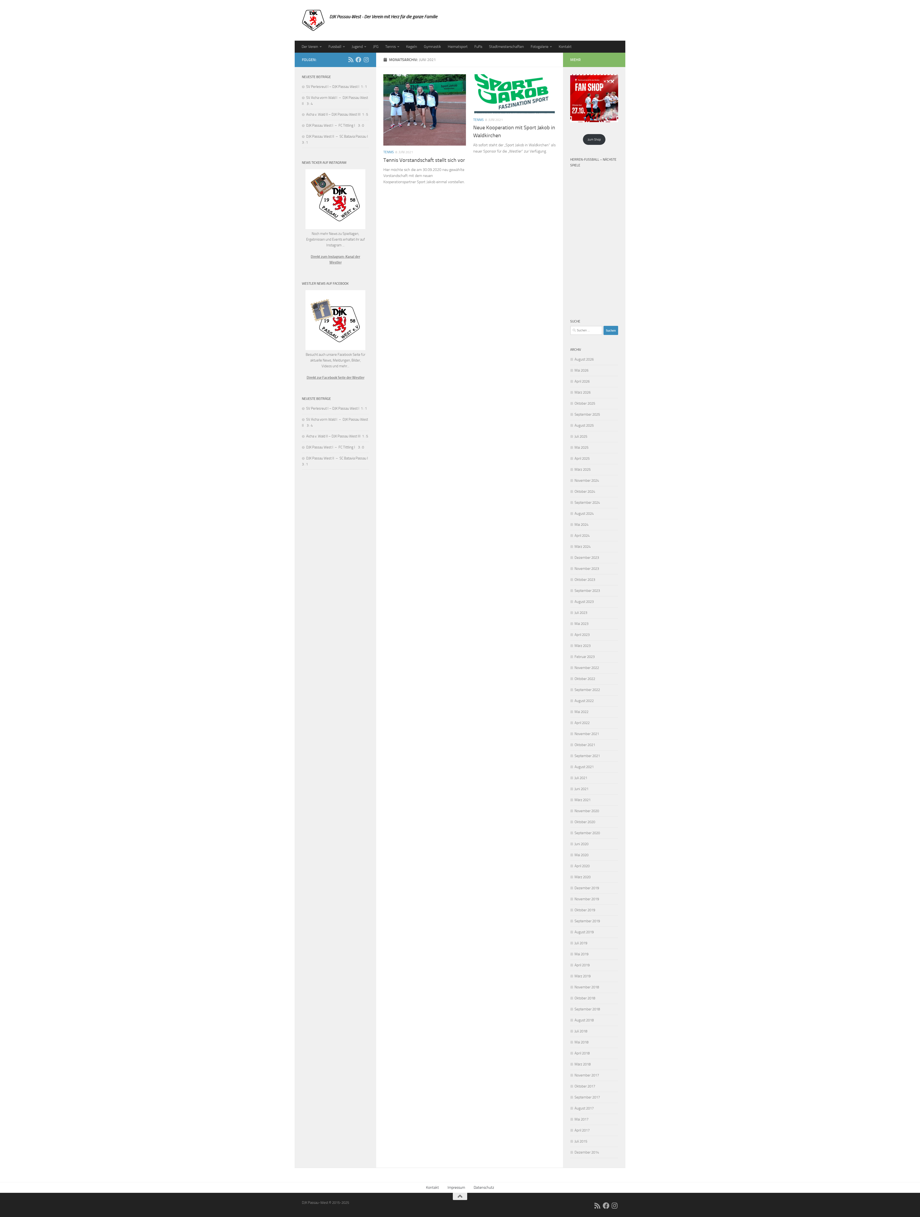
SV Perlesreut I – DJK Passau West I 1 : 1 (336, 87)
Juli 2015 (581, 1141)
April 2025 (582, 458)
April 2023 (582, 635)
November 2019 (587, 899)
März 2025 (583, 469)
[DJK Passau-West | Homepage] (313, 20)
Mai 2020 (581, 855)
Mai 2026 (581, 370)
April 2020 (582, 866)
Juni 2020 (581, 844)
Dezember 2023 (587, 557)
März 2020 (583, 877)
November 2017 (587, 1075)
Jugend (357, 46)
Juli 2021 (581, 778)
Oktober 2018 (585, 998)
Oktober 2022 (585, 679)
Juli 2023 (581, 613)
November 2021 (587, 734)
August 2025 (584, 425)
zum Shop (594, 139)
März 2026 (583, 392)
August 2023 (584, 602)
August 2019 (584, 932)
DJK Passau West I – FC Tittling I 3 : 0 (335, 125)
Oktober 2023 (585, 579)
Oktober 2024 (585, 491)
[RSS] (351, 59)
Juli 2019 (581, 943)
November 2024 (587, 480)
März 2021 (583, 800)
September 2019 (587, 921)
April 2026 (582, 381)
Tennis (390, 46)
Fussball (334, 46)
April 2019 (582, 965)
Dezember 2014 (587, 1152)
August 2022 (584, 701)
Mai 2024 (581, 524)
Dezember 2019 (587, 888)
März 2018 (583, 1064)
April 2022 (582, 723)
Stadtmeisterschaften (506, 46)
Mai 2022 (581, 712)
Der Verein (310, 46)
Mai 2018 (581, 1042)
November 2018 (587, 987)
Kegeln (411, 46)
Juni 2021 (581, 789)
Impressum (456, 1187)
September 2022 (587, 690)
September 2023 (587, 591)
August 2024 (584, 513)
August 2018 (584, 1020)
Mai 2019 (581, 954)
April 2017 (582, 1130)
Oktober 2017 (585, 1086)
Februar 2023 (585, 657)
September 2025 (587, 414)
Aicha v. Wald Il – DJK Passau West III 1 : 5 (337, 114)
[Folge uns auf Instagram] (366, 59)
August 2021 (584, 767)
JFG (376, 46)
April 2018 (582, 1053)
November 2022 (587, 668)
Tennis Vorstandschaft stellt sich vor (424, 160)
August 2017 (584, 1108)
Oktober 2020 (585, 822)
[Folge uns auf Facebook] (358, 59)
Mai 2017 (581, 1119)
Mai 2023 (581, 624)
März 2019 (583, 976)
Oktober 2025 (585, 403)
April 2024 (582, 535)
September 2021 (587, 756)
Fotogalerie (539, 46)
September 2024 (587, 502)
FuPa (478, 46)
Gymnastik (432, 46)
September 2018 (587, 1009)
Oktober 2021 (585, 745)
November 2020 (587, 811)
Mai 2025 (581, 447)
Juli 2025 (581, 436)
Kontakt (565, 46)
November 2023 (587, 568)
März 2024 (583, 546)
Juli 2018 (581, 1031)
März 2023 (583, 646)
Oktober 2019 (585, 910)
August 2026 (584, 359)
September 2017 (587, 1097)
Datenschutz (484, 1187)
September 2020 (587, 833)
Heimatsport (458, 46)
